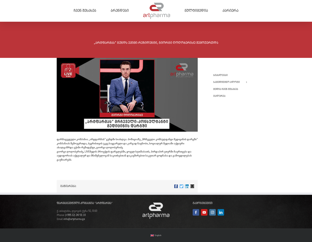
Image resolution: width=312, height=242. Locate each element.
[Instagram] (212, 212)
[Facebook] (196, 212)
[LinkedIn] (221, 212)
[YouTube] (204, 212)
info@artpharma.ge (74, 219)
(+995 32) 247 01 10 (75, 215)
